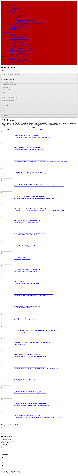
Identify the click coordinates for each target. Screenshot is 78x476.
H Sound (3, 92)
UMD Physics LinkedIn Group (11, 467)
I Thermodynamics (6, 95)
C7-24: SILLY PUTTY (20, 318)
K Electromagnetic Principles (8, 100)
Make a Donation (8, 465)
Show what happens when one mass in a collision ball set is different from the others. (34, 198)
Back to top (3, 474)
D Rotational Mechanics (7, 82)
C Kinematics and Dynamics (8, 79)
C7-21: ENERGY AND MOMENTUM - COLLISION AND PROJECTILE (33, 294)
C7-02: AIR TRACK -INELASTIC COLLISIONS (27, 147)
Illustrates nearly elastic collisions (22, 259)
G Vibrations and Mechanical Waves (10, 90)
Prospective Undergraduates (10, 459)
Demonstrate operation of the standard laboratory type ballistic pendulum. (31, 405)
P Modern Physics (5, 113)
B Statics (3, 77)
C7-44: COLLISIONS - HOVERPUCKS (24, 379)
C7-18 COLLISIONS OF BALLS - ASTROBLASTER (28, 269)
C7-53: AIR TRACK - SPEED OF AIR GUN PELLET (28, 415)
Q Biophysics (4, 115)
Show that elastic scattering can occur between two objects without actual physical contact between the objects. (40, 161)
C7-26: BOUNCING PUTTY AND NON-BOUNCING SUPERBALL (32, 342)
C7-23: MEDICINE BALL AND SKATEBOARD (27, 306)
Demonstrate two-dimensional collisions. (24, 380)
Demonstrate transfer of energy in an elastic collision (26, 283)
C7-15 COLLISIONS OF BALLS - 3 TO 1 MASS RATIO (29, 233)
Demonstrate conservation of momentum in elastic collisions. (28, 149)
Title (41, 129)
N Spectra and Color (6, 107)
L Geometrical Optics (6, 102)
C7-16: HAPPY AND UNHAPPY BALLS (25, 245)
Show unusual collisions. (20, 344)
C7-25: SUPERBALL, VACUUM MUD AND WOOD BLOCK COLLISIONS (34, 330)
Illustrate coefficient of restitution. (22, 246)
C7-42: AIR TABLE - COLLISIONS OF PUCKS (27, 354)
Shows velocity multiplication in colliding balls (25, 234)
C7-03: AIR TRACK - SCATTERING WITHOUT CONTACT (30, 160)
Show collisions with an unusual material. (24, 320)
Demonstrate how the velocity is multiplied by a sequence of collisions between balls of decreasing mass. (39, 210)
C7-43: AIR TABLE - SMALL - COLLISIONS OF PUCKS (29, 367)
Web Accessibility (8, 468)
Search (2, 70)
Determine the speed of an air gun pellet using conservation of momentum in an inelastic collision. (37, 417)
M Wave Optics (5, 105)
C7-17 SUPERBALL (19, 257)
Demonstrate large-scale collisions (22, 307)
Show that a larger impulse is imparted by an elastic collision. (28, 332)
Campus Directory (8, 457)
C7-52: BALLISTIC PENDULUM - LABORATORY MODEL (30, 403)
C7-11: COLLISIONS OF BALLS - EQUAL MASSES (28, 184)
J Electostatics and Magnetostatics (9, 97)
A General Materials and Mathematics (10, 74)
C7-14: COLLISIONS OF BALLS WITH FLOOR (27, 221)
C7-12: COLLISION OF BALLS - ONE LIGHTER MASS (29, 196)
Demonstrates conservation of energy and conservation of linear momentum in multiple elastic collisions (39, 186)
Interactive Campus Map (9, 460)
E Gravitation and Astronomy (8, 84)
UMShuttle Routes (8, 463)
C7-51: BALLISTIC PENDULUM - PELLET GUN (27, 391)
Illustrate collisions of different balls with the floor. (26, 222)
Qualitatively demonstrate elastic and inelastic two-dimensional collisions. (31, 356)
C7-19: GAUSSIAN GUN (20, 281)
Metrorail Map (7, 462)
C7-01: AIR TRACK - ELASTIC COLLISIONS (26, 135)
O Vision (3, 110)
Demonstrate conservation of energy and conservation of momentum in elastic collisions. (35, 137)
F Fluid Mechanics (5, 87)
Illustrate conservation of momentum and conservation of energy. (29, 295)
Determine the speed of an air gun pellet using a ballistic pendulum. (30, 393)
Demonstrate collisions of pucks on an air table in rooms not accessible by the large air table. (36, 368)
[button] (76, 74)
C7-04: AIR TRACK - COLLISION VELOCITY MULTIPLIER (31, 172)
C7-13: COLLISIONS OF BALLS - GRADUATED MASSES (30, 208)
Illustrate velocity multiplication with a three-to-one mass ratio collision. (31, 173)
